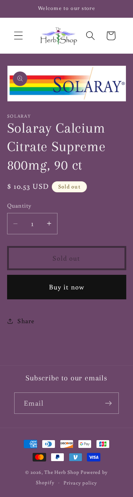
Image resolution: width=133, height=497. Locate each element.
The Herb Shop (61, 472)
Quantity (19, 205)
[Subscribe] (108, 403)
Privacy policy (80, 482)
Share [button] (25, 320)
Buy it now (66, 286)
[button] (18, 36)
